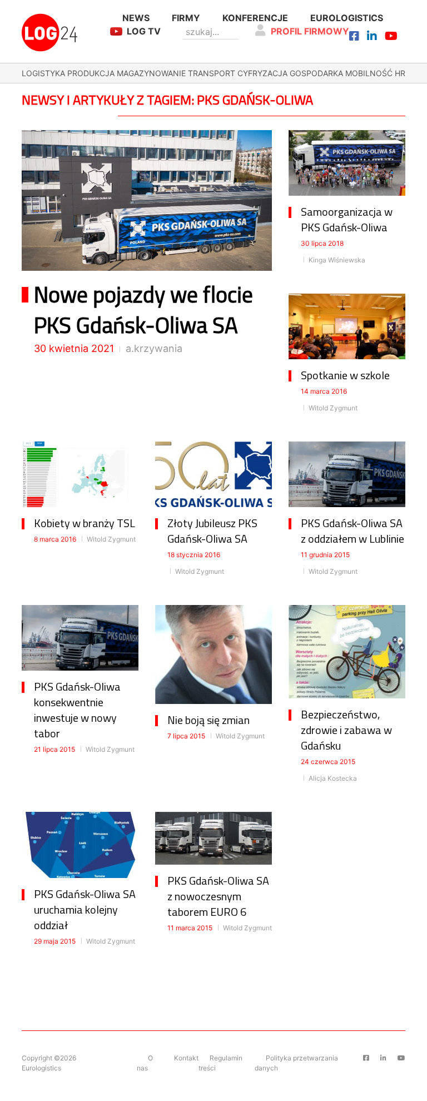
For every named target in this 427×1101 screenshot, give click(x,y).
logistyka (43, 73)
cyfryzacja (262, 73)
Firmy (186, 17)
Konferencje (255, 17)
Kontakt (186, 1058)
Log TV (144, 31)
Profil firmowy (310, 31)
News (136, 17)
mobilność (369, 73)
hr (400, 73)
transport (211, 73)
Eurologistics (346, 17)
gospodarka (316, 73)
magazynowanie (151, 73)
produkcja (91, 73)
